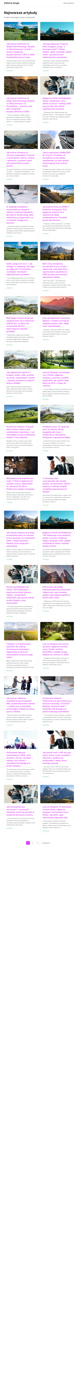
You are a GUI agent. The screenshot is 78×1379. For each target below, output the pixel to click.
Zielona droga (11, 3)
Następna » (46, 843)
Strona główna (68, 3)
